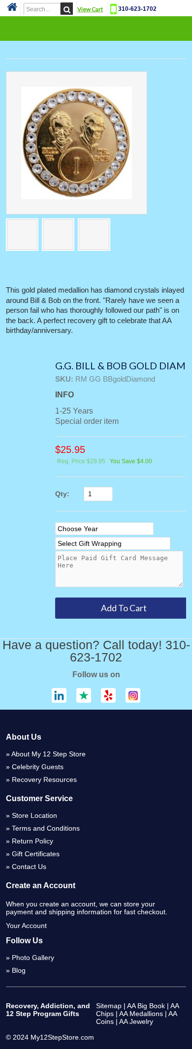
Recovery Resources (44, 779)
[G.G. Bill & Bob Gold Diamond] (76, 142)
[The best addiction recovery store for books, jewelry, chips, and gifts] (12, 9)
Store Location (34, 815)
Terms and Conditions (46, 828)
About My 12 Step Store (48, 754)
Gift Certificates (36, 854)
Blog (19, 970)
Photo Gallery (33, 957)
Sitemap (109, 1006)
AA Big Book (146, 1006)
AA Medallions (141, 1014)
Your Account (26, 925)
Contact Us (29, 866)
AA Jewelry (136, 1021)
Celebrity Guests (38, 767)
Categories (96, 28)
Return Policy (32, 841)
